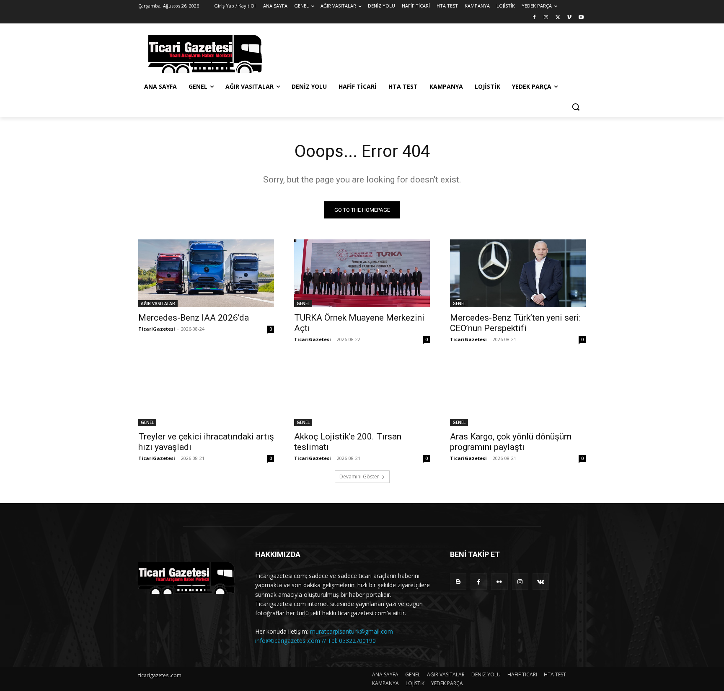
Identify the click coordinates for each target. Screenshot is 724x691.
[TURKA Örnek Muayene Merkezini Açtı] (362, 273)
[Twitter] (558, 18)
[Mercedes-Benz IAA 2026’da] (206, 273)
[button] (576, 107)
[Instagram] (546, 18)
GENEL (303, 303)
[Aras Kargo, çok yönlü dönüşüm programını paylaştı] (518, 392)
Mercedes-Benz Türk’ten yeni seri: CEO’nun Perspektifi (515, 323)
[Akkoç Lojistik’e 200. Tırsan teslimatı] (362, 392)
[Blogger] (458, 581)
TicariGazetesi (156, 329)
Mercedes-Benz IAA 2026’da (193, 318)
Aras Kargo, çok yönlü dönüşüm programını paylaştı (510, 442)
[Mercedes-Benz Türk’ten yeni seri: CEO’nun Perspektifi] (518, 273)
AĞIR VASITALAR (158, 303)
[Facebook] (534, 18)
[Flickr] (499, 581)
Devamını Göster (359, 476)
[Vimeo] (569, 18)
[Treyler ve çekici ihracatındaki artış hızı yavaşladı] (206, 392)
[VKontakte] (541, 581)
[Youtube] (581, 18)
